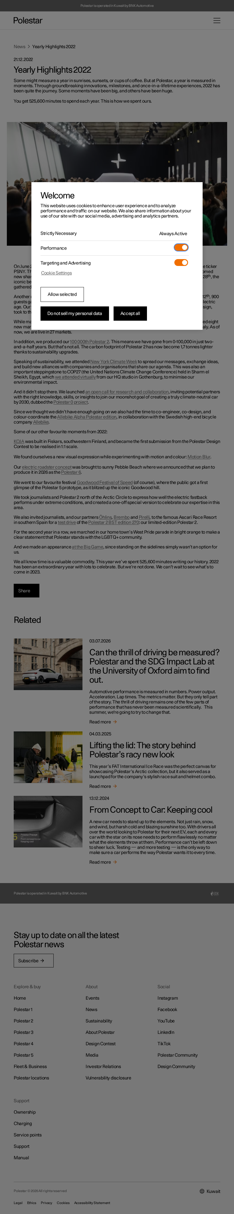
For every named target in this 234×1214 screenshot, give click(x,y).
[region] (117, 256)
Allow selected (62, 294)
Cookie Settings (56, 273)
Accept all (130, 313)
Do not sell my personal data (74, 313)
